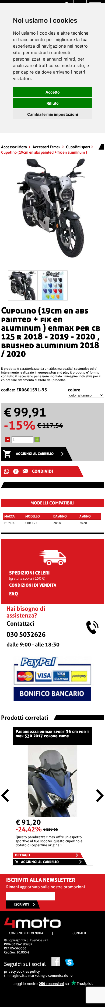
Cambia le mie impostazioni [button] (52, 114)
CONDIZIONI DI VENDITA (32, 585)
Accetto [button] (53, 92)
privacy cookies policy (22, 971)
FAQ (13, 593)
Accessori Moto (14, 147)
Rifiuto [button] (53, 103)
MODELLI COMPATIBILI (52, 503)
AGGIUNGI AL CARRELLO (35, 454)
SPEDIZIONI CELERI (29, 573)
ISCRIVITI (21, 904)
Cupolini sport (78, 147)
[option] (52, 208)
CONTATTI (79, 933)
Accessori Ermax (47, 147)
